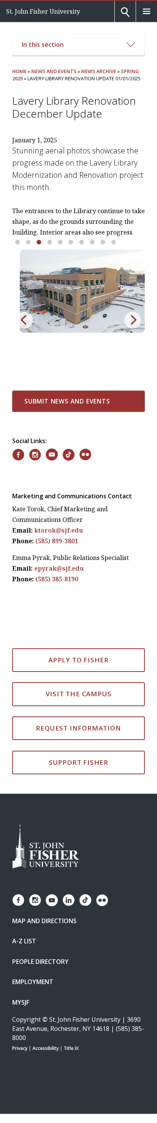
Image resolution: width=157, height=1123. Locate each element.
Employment (32, 982)
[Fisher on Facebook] (18, 455)
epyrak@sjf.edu (59, 568)
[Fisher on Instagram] (35, 455)
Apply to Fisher (78, 660)
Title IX (71, 1048)
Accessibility (45, 1048)
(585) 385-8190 (56, 579)
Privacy (19, 1048)
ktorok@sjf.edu (58, 530)
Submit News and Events (67, 401)
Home (19, 71)
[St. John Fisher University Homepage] (45, 846)
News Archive (98, 71)
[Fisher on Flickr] (85, 454)
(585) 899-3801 (56, 541)
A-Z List (24, 941)
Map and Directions (44, 921)
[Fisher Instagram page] (35, 900)
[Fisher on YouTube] (52, 454)
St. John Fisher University (43, 11)
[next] (132, 320)
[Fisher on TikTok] (68, 455)
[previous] (24, 320)
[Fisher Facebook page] (18, 900)
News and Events (54, 71)
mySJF (20, 1002)
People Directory (40, 961)
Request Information (78, 728)
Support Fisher (78, 762)
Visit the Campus (79, 693)
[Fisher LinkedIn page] (68, 900)
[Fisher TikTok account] (85, 900)
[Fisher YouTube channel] (52, 900)
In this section (43, 44)
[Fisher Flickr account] (102, 900)
